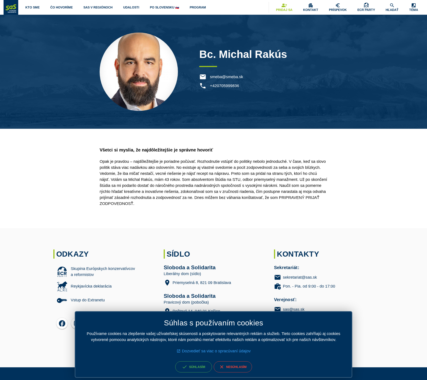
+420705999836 (224, 86)
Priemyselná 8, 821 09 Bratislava (202, 282)
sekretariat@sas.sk (300, 277)
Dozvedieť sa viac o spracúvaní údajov (216, 351)
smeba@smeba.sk (226, 77)
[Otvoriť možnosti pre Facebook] (62, 323)
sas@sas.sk (293, 309)
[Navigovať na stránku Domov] (11, 7)
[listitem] (103, 272)
